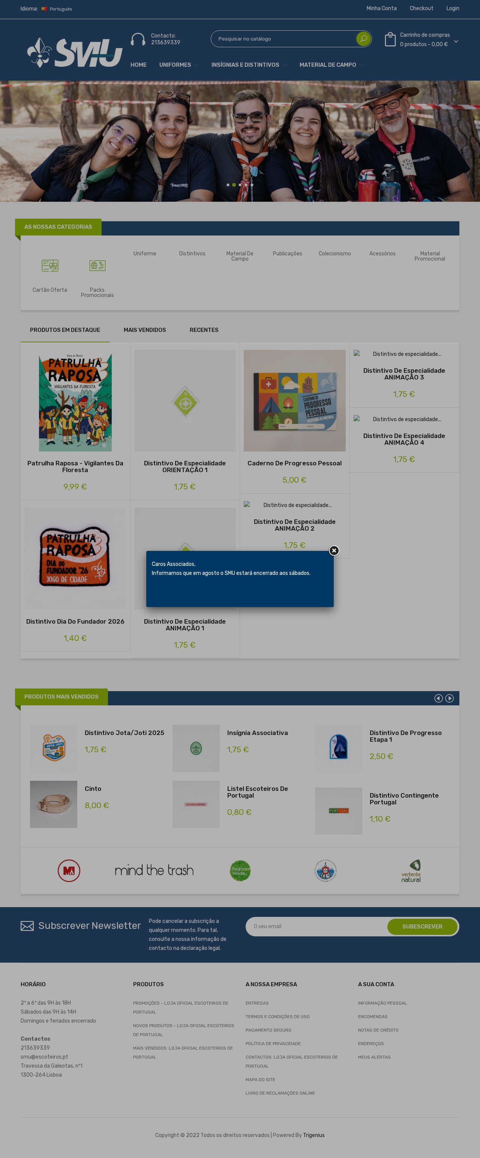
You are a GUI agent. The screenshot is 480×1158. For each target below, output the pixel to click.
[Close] (333, 551)
